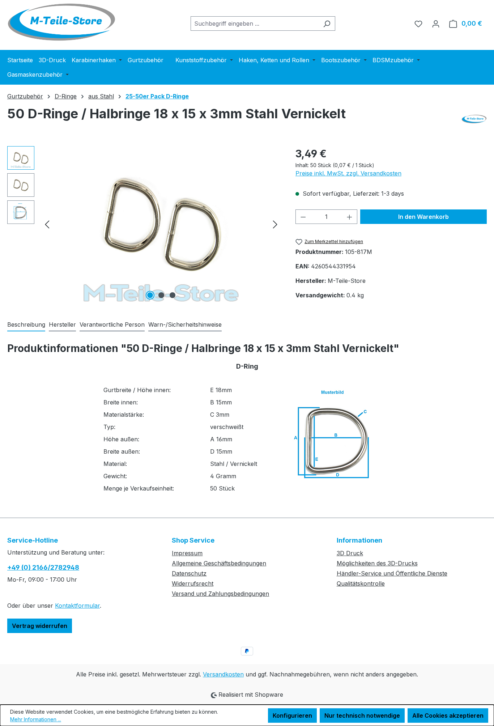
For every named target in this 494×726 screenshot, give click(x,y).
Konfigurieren (292, 715)
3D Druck (350, 553)
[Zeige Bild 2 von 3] (161, 295)
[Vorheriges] (47, 223)
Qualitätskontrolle (361, 583)
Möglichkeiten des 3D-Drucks (377, 563)
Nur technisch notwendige (362, 715)
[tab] (26, 324)
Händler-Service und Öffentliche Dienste (392, 573)
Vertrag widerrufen (39, 625)
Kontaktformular (77, 605)
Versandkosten (223, 674)
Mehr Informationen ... (35, 719)
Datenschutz (189, 573)
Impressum (187, 553)
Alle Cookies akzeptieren (448, 715)
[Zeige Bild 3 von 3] (172, 295)
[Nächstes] (275, 223)
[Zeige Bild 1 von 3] (150, 295)
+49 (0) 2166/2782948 (43, 567)
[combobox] (255, 23)
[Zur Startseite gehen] (61, 22)
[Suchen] (326, 23)
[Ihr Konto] (435, 23)
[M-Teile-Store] (474, 119)
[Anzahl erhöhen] (349, 216)
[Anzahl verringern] (303, 216)
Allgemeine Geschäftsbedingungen (219, 563)
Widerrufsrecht (192, 583)
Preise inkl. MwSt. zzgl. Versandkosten (348, 173)
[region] (144, 224)
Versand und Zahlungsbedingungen (220, 593)
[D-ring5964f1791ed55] (161, 224)
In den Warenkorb (423, 216)
